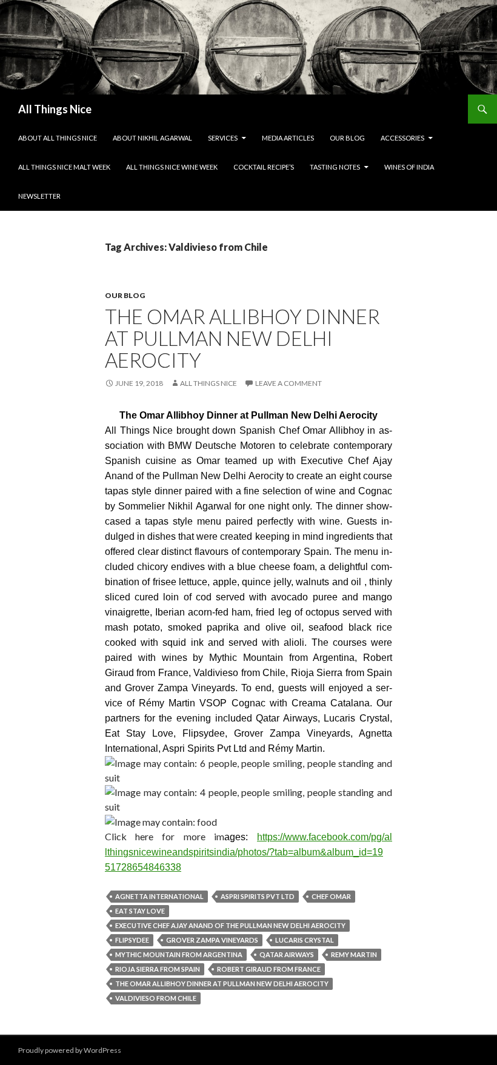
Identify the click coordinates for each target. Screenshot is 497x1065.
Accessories (402, 138)
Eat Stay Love (140, 911)
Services (223, 138)
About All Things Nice (57, 138)
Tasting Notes (335, 167)
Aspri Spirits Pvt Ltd (258, 896)
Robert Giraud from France (269, 969)
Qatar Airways (286, 954)
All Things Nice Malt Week (64, 167)
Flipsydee (132, 940)
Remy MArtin (354, 954)
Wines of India (409, 167)
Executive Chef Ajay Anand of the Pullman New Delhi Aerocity (230, 925)
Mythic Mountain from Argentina (178, 954)
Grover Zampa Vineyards (212, 940)
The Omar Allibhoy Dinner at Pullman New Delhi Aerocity (242, 338)
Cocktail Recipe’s (263, 167)
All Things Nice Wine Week (172, 167)
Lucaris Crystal (304, 940)
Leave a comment (288, 383)
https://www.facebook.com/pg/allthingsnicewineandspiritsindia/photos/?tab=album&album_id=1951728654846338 (248, 852)
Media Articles (288, 138)
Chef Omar (331, 896)
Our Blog (347, 138)
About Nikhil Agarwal (152, 138)
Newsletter (39, 196)
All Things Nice (55, 109)
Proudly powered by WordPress (69, 1050)
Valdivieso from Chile (155, 998)
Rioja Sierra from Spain (157, 969)
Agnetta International (159, 896)
